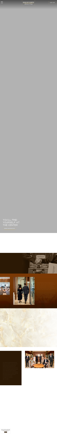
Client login (52, 2)
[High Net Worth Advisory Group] (28, 3)
